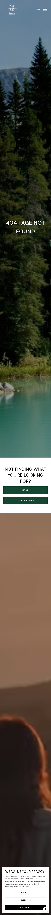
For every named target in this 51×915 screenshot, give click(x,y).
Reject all (25, 893)
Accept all (25, 907)
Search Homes (25, 500)
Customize (25, 900)
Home (25, 490)
